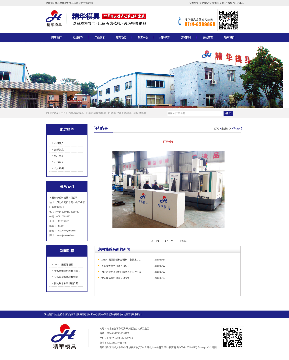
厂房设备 (59, 162)
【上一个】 (154, 240)
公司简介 (59, 143)
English (240, 3)
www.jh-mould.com (65, 235)
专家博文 (194, 3)
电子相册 (59, 155)
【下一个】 (170, 240)
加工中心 (143, 37)
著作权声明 (170, 347)
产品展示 (100, 37)
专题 (211, 3)
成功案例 (59, 168)
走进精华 (78, 37)
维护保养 (164, 37)
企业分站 (204, 3)
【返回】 (184, 240)
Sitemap (201, 347)
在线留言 (230, 3)
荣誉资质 (59, 149)
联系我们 (229, 37)
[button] (284, 84)
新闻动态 (121, 37)
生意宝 (160, 347)
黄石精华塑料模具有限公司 (63, 197)
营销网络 (186, 37)
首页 (216, 128)
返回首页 (219, 3)
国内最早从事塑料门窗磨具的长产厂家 (121, 271)
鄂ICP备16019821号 (187, 347)
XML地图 (212, 347)
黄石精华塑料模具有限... (67, 271)
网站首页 (56, 37)
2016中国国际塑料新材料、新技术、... (121, 259)
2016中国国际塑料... (64, 264)
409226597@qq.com (66, 230)
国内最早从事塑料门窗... (67, 283)
